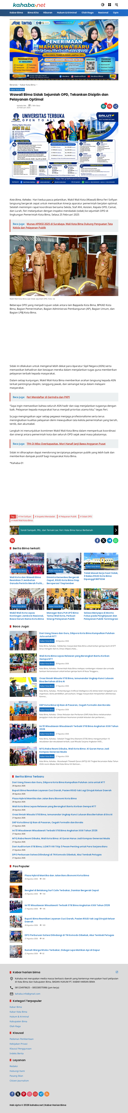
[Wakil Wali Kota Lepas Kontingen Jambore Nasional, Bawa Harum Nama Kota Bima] (27, 599)
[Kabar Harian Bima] (29, 4)
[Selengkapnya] (117, 972)
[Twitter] (103, 540)
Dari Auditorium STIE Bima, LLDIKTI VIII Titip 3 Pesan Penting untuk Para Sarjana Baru (59, 846)
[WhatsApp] (115, 540)
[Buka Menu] (109, 5)
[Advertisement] (46, 189)
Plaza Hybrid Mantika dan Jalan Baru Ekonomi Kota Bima (44, 798)
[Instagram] (29, 1094)
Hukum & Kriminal (19, 1016)
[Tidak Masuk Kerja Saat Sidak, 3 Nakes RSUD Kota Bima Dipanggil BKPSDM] (101, 561)
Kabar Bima (16, 1006)
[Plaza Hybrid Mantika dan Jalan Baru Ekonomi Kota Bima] (16, 877)
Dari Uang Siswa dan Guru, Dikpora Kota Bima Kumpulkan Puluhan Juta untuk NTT (77, 635)
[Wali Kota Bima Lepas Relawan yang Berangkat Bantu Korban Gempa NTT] (23, 663)
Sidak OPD (87, 516)
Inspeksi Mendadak (46, 516)
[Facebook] (97, 540)
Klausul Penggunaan (21, 1048)
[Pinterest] (23, 1094)
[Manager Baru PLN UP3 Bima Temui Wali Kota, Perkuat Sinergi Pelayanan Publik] (64, 599)
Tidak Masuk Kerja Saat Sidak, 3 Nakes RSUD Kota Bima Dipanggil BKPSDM (101, 576)
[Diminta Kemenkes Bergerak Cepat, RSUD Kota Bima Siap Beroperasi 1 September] (64, 563)
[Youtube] (35, 1094)
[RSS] (46, 1094)
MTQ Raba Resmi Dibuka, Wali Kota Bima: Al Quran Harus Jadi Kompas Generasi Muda (74, 750)
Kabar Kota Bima (17, 89)
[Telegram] (109, 540)
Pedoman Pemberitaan (22, 1038)
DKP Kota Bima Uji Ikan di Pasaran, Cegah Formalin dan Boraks (74, 705)
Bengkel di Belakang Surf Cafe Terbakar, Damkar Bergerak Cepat (62, 890)
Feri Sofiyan (25, 516)
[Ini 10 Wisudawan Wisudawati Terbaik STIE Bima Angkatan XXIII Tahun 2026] (23, 733)
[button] (103, 5)
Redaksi (14, 1066)
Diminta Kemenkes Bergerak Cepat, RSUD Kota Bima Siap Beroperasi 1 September (63, 580)
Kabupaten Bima (93, 606)
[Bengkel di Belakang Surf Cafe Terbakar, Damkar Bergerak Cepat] (16, 892)
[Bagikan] (115, 106)
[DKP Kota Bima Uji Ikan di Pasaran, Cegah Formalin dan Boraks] (23, 711)
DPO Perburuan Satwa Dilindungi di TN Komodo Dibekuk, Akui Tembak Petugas (57, 854)
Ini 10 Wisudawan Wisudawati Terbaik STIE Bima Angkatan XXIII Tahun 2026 (78, 728)
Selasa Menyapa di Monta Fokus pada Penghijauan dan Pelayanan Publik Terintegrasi (101, 615)
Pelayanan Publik (68, 516)
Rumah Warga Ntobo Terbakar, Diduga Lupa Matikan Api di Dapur (62, 950)
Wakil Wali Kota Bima (23, 520)
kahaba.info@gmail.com (27, 993)
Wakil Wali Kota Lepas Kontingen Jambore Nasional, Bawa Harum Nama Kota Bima (27, 615)
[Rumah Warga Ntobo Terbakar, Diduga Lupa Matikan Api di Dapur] (16, 951)
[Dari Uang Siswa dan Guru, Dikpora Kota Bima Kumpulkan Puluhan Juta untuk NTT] (23, 640)
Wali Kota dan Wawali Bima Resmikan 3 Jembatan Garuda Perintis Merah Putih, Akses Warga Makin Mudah (26, 580)
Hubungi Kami (17, 1070)
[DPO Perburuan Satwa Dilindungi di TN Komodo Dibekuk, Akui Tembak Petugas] (16, 936)
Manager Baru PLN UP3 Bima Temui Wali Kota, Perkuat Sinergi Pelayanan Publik (63, 615)
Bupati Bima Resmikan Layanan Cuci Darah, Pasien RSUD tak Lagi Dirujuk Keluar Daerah (61, 790)
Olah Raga (15, 1026)
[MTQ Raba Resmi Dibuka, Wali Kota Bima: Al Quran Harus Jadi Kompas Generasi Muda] (23, 756)
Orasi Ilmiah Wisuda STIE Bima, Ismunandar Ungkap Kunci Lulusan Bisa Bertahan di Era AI (76, 680)
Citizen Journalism (19, 1080)
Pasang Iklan (16, 1075)
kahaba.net (21, 105)
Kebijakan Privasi (18, 1043)
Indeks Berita (17, 1053)
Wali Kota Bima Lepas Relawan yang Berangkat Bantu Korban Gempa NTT (74, 657)
